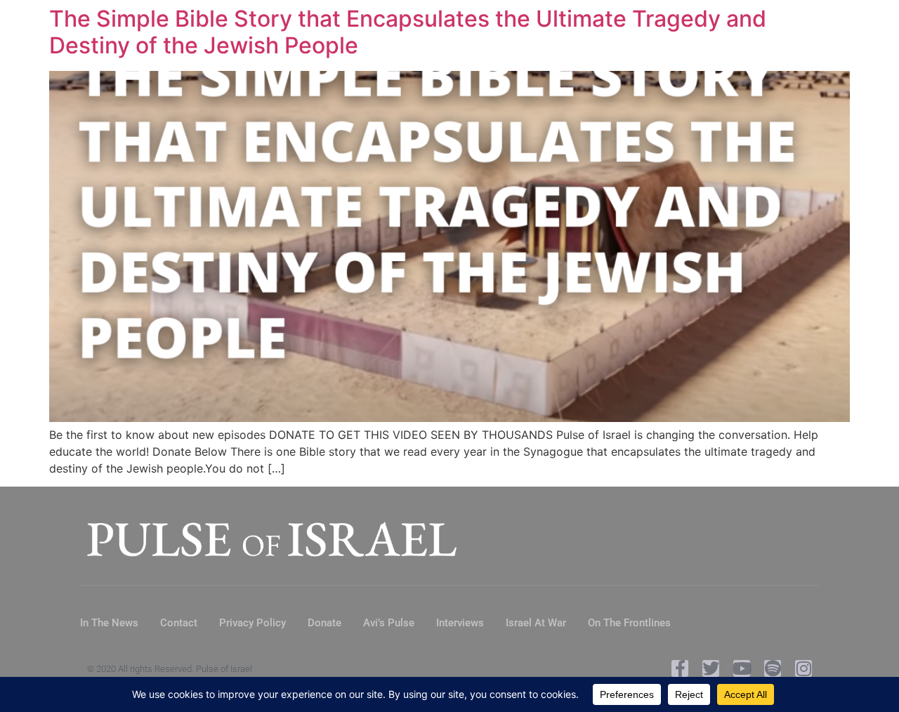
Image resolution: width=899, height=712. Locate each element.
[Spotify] (772, 668)
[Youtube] (741, 668)
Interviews (460, 623)
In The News (109, 623)
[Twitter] (710, 668)
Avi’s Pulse (388, 623)
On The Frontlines (629, 623)
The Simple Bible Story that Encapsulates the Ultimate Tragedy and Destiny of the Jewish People (407, 32)
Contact (178, 623)
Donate (324, 623)
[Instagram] (803, 668)
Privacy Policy (252, 623)
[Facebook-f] (679, 668)
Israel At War (536, 623)
